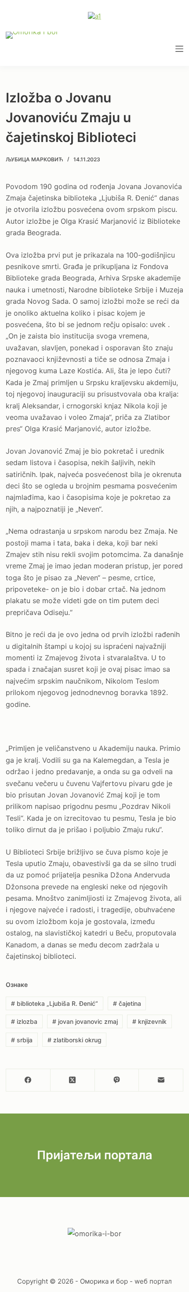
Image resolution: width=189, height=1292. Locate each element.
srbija (22, 1040)
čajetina (127, 1003)
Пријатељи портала (95, 1155)
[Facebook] (28, 1080)
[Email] (161, 1080)
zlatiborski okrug (74, 1040)
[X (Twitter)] (73, 1080)
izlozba (24, 1021)
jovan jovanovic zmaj (85, 1021)
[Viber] (117, 1080)
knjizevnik (149, 1021)
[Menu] (179, 49)
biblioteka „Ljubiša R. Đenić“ (54, 1003)
